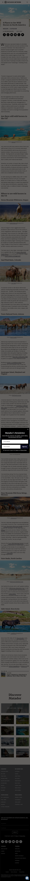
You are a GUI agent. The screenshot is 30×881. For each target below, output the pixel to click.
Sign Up (24, 446)
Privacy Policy (24, 450)
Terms (17, 450)
